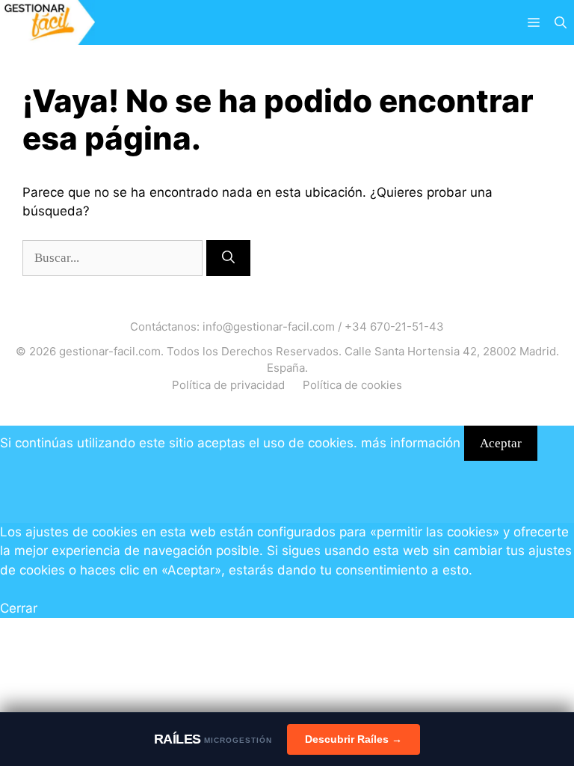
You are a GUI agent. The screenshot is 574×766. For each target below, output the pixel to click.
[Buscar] (228, 258)
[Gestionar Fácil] (47, 22)
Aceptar (501, 443)
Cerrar (18, 608)
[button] (560, 22)
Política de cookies (352, 385)
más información (410, 442)
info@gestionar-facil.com (269, 326)
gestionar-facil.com (110, 351)
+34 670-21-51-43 (394, 326)
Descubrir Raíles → (353, 739)
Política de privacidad (228, 385)
